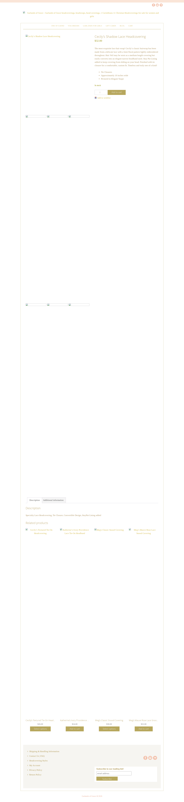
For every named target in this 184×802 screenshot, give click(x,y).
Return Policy (35, 774)
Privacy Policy (35, 770)
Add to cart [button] (75, 729)
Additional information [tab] (53, 500)
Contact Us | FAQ (36, 756)
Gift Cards (111, 26)
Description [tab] (34, 500)
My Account (34, 765)
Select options (40, 729)
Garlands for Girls (92, 26)
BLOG (122, 26)
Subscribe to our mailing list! (110, 769)
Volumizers (73, 26)
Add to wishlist (104, 98)
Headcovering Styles (38, 760)
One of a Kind (57, 26)
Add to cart (117, 92)
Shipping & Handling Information (44, 751)
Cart (130, 26)
